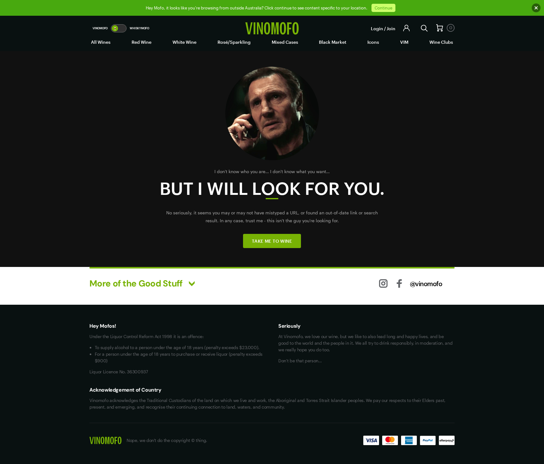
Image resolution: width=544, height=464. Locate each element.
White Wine (184, 42)
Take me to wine (272, 241)
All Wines (100, 42)
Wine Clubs (441, 42)
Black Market (332, 42)
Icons (373, 42)
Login (377, 28)
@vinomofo (426, 283)
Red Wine (141, 42)
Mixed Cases (285, 42)
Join (391, 28)
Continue (383, 7)
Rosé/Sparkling (234, 42)
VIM (404, 42)
